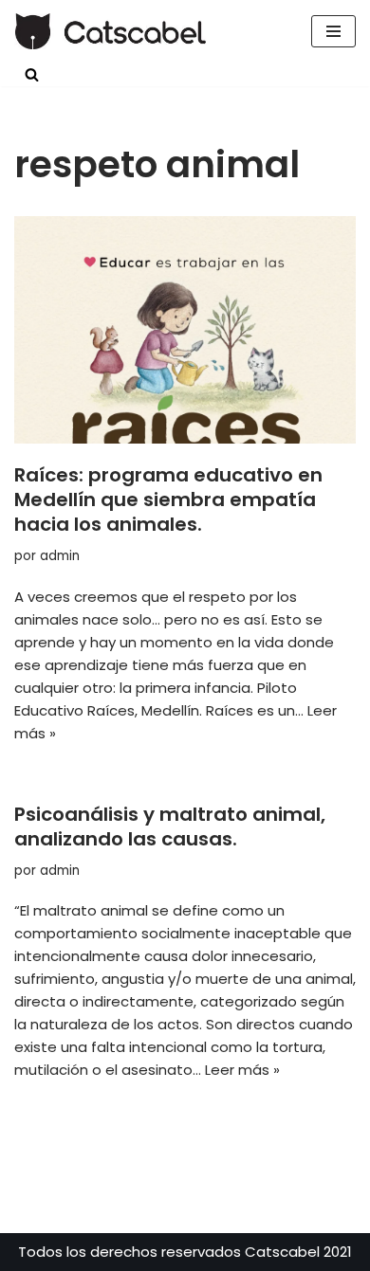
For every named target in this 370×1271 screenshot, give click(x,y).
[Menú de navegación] (333, 31)
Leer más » (242, 1070)
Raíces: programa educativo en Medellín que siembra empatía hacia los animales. (168, 499)
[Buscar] (32, 74)
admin (60, 556)
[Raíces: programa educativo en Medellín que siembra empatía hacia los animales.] (185, 330)
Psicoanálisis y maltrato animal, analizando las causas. (169, 826)
